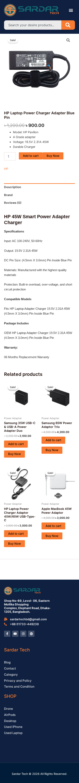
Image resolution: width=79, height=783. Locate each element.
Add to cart (30, 156)
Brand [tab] (8, 195)
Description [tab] (12, 187)
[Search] (68, 25)
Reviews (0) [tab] (12, 203)
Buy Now (53, 156)
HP (6, 169)
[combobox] (32, 25)
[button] (70, 10)
